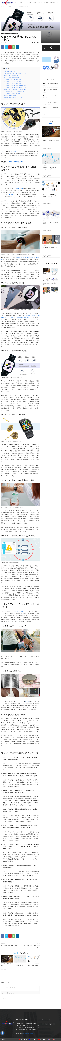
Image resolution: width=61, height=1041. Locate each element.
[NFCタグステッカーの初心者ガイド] (51, 213)
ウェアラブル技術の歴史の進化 (14, 162)
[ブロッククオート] (16, 993)
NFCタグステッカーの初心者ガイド (31, 946)
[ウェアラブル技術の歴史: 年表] (7, 958)
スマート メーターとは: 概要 (49, 102)
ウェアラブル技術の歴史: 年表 (51, 140)
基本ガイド (45, 85)
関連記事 (15, 953)
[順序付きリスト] (12, 993)
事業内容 (52, 2)
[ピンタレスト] (10, 47)
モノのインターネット (18, 611)
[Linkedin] (17, 47)
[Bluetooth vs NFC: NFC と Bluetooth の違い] (34, 958)
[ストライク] (9, 993)
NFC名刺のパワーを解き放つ (9, 945)
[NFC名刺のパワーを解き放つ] (51, 239)
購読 (57, 46)
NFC (44, 220)
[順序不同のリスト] (14, 993)
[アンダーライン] (7, 993)
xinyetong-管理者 (47, 148)
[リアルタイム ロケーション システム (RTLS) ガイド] (20, 958)
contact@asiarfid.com (29, 1033)
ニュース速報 (45, 2)
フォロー (51, 46)
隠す (7, 68)
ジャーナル (16, 33)
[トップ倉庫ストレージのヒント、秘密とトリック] (54, 289)
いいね (44, 46)
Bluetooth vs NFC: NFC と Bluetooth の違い (49, 195)
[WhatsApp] (13, 47)
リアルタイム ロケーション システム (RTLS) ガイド (20, 965)
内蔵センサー (19, 188)
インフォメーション (37, 2)
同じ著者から (24, 953)
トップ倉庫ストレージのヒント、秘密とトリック (54, 292)
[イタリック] (5, 993)
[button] (58, 2)
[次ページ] (5, 970)
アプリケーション (28, 2)
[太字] (3, 993)
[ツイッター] (6, 47)
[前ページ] (2, 970)
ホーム (16, 2)
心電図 (27, 701)
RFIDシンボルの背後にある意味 (50, 83)
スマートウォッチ (12, 194)
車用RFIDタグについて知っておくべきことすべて (50, 90)
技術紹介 (20, 2)
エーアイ (3, 151)
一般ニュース (10, 33)
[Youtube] (54, 1024)
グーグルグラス (15, 151)
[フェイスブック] (2, 47)
